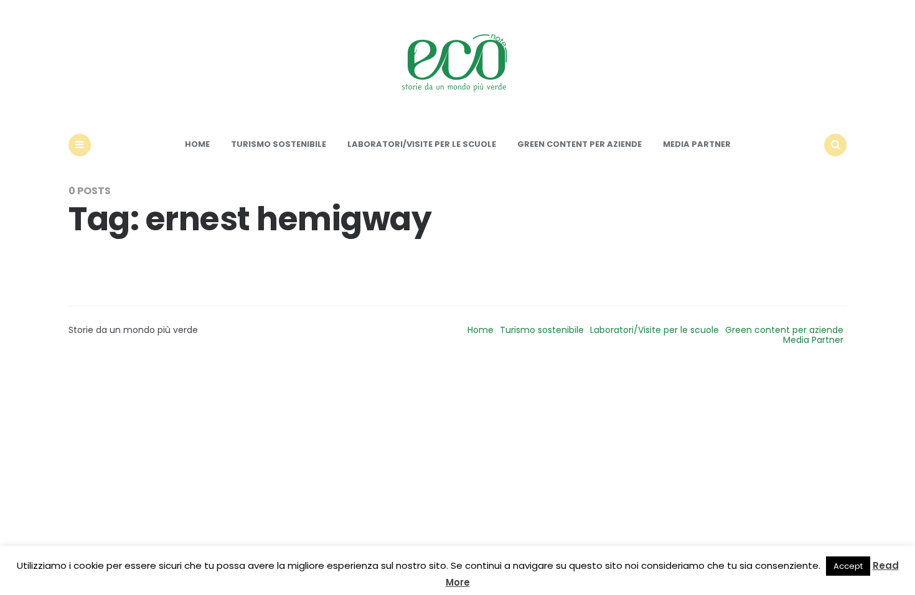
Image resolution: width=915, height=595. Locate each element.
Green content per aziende (579, 144)
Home (197, 144)
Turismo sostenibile (278, 144)
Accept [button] (848, 566)
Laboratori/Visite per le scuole (421, 144)
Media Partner (697, 144)
